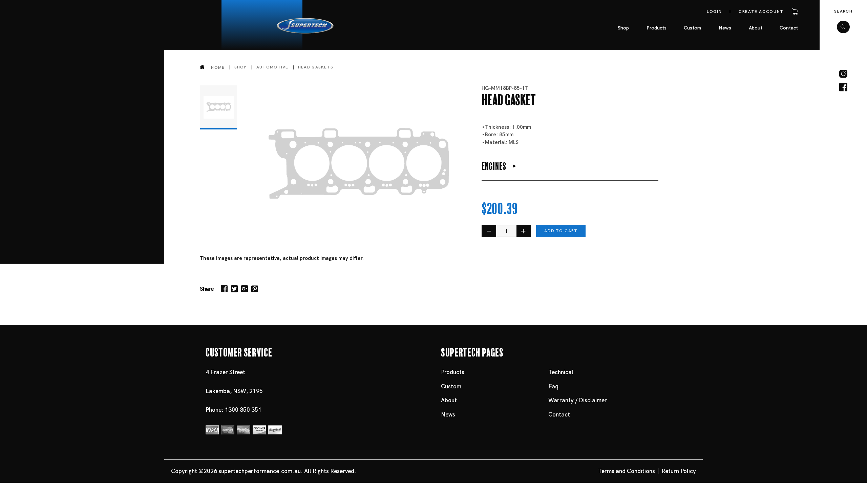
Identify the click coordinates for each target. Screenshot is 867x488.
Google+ (244, 288)
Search (843, 11)
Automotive (272, 67)
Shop (240, 67)
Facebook (224, 288)
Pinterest (254, 288)
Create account (761, 11)
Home (218, 67)
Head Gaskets (316, 67)
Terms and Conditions (626, 471)
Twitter (234, 288)
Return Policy (678, 471)
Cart (794, 11)
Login (714, 11)
